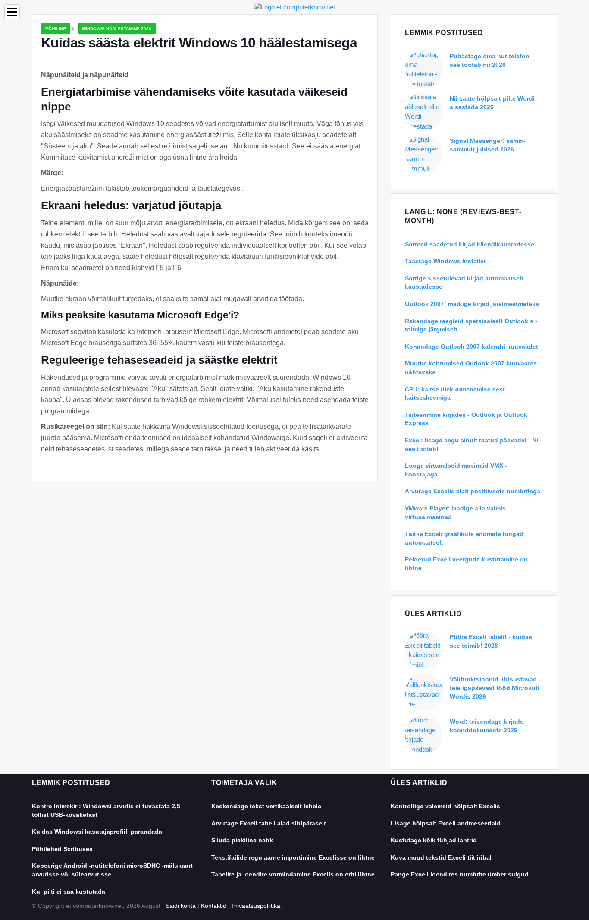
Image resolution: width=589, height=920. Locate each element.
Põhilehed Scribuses (62, 848)
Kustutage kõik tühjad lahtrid (434, 840)
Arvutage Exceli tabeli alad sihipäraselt (268, 823)
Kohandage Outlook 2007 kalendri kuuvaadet (471, 346)
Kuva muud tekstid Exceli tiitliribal (441, 857)
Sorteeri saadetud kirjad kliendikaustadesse (469, 244)
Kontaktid (213, 905)
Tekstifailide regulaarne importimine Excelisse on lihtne (293, 857)
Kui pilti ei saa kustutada (68, 891)
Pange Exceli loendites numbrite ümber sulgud (460, 874)
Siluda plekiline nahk (242, 840)
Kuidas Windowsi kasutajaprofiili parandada (97, 831)
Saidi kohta (181, 905)
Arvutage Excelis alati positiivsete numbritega (472, 491)
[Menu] (12, 11)
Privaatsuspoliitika (256, 905)
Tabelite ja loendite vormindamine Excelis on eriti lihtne (293, 874)
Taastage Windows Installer (445, 261)
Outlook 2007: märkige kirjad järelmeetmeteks (472, 303)
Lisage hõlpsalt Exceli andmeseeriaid (446, 823)
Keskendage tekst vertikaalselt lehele (266, 806)
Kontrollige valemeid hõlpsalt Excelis (445, 806)
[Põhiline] (294, 6)
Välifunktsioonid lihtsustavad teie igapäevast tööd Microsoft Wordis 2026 (495, 687)
